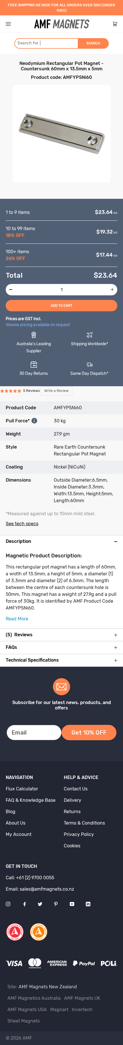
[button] (36, 391)
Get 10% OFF (89, 732)
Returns (72, 811)
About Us (15, 823)
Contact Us (76, 789)
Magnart (59, 1009)
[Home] (61, 23)
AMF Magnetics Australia (34, 998)
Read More (17, 618)
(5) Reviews (19, 634)
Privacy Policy (79, 834)
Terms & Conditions (84, 823)
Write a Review (56, 391)
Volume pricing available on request (38, 324)
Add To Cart (61, 306)
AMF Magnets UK (82, 998)
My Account (18, 834)
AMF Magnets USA (27, 1009)
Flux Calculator (22, 789)
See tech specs (22, 523)
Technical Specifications (32, 660)
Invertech (82, 1009)
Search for (29, 43)
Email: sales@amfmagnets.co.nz (40, 889)
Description (18, 541)
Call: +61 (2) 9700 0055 (30, 877)
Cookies (72, 845)
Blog (10, 811)
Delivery (72, 800)
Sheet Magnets (23, 1021)
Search (93, 43)
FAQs (11, 647)
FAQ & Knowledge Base (30, 800)
